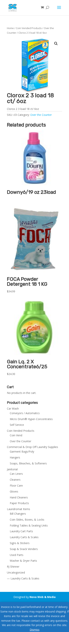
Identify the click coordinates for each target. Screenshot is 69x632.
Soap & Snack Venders (24, 549)
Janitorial (12, 469)
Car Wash (13, 408)
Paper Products (19, 503)
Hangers (15, 457)
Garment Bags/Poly (22, 451)
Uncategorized (16, 572)
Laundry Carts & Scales (24, 537)
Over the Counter (41, 115)
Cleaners (15, 479)
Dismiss (34, 629)
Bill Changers (18, 513)
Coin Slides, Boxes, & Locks (27, 519)
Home (10, 28)
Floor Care (16, 485)
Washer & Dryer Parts (23, 560)
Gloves (14, 491)
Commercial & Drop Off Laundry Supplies (32, 447)
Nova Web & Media (43, 597)
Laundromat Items (18, 509)
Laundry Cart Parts (21, 531)
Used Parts (16, 555)
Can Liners (16, 473)
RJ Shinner (13, 566)
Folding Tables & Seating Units (29, 525)
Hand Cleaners (19, 497)
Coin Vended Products (29, 28)
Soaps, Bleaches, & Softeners (28, 463)
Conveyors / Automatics (25, 413)
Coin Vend (16, 435)
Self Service (17, 425)
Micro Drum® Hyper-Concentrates (31, 419)
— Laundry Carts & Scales (23, 578)
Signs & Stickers (20, 543)
